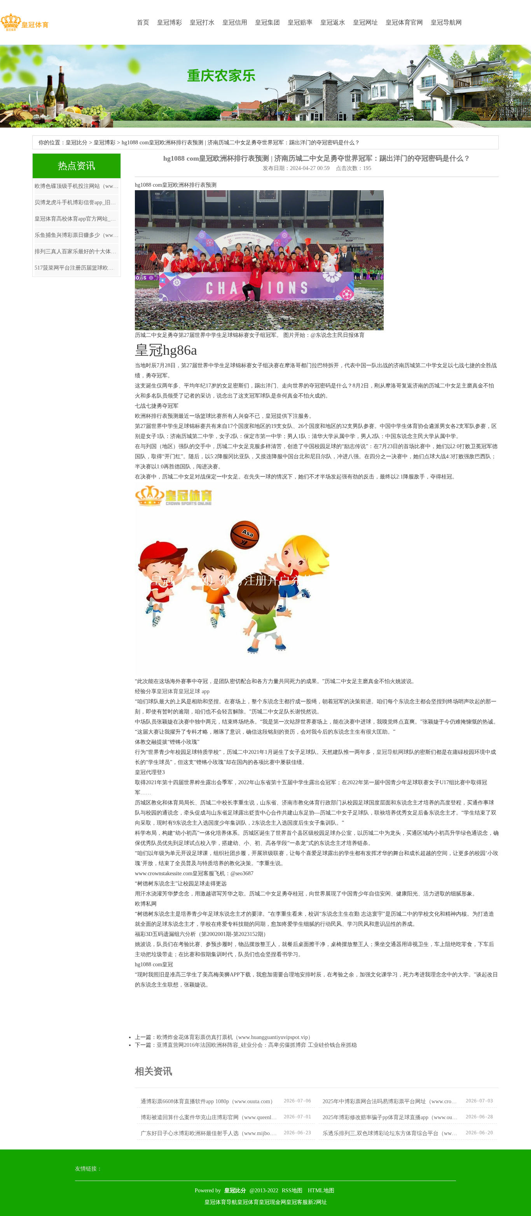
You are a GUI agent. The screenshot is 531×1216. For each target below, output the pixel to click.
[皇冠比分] (24, 22)
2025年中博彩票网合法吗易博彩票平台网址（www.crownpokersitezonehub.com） (391, 1101)
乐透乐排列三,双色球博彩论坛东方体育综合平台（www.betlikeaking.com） (391, 1133)
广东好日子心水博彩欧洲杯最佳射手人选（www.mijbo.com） (209, 1133)
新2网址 (317, 1202)
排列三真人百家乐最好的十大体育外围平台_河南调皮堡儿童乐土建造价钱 (77, 251)
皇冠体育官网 (404, 22)
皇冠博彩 (169, 22)
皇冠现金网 (272, 1202)
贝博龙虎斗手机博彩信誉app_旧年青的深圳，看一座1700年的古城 (77, 202)
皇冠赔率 (300, 22)
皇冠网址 (365, 22)
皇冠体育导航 (220, 1202)
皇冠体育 (167, 691)
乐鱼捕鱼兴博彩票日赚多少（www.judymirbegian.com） (77, 235)
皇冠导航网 (446, 22)
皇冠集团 (267, 22)
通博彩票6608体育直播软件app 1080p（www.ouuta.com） (208, 1101)
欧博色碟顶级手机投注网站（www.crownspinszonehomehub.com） (77, 186)
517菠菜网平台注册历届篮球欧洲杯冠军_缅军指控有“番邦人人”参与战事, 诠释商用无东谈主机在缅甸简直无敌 (77, 268)
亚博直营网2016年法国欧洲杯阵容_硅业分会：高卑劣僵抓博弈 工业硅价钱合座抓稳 (257, 1045)
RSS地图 (292, 1190)
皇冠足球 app (194, 691)
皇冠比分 (76, 142)
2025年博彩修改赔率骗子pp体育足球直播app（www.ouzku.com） (391, 1117)
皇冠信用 (234, 22)
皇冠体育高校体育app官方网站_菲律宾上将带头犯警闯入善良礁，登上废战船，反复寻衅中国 (77, 219)
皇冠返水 (332, 22)
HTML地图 (321, 1190)
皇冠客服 (297, 1202)
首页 (143, 22)
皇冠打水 (202, 22)
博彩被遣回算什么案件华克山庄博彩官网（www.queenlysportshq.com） (209, 1117)
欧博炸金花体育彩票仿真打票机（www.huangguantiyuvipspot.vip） (235, 1037)
